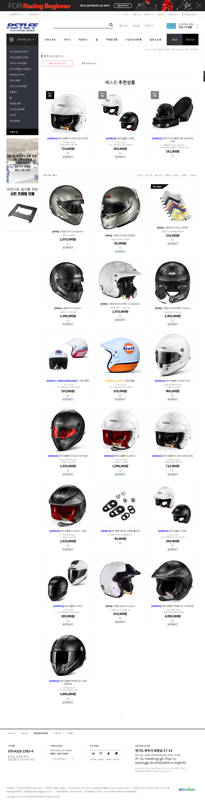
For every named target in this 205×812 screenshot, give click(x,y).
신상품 (139, 175)
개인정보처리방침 (41, 733)
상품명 (167, 175)
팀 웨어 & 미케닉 (17, 74)
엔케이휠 (136, 25)
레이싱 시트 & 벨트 (18, 63)
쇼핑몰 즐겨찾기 (14, 14)
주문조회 (160, 14)
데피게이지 (149, 25)
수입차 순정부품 (134, 39)
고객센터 (69, 733)
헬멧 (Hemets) (177, 49)
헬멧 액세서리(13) (89, 63)
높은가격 (158, 175)
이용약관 (24, 733)
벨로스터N (123, 25)
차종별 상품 (112, 39)
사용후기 (193, 175)
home (147, 49)
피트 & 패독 (15, 80)
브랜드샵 (14, 132)
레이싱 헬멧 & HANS (19, 57)
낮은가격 (148, 175)
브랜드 (176, 175)
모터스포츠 (50, 39)
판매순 (184, 175)
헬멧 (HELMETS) (192, 49)
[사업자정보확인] (129, 791)
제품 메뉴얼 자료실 (189, 14)
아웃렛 (13, 115)
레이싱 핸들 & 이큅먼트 (20, 68)
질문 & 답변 (155, 39)
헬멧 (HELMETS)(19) (57, 63)
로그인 (125, 14)
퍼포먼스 (83, 39)
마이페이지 (172, 14)
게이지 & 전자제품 (18, 86)
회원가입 (136, 14)
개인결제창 (15, 120)
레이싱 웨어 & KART (19, 51)
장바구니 (148, 14)
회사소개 (11, 733)
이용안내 (57, 733)
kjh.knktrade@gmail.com (41, 791)
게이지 (67, 39)
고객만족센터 (33, 14)
